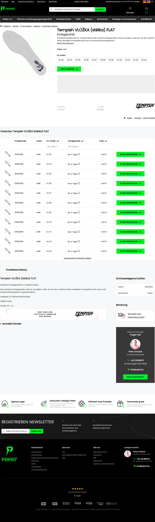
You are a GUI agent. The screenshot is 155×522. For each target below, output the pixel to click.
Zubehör (36, 26)
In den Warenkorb (129, 154)
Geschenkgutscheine (39, 470)
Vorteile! (136, 1)
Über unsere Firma (100, 452)
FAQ (63, 452)
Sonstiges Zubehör (50, 26)
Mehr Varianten (67, 69)
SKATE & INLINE (149, 118)
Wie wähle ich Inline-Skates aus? (74, 455)
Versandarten (36, 452)
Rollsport (7, 26)
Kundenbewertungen (77, 492)
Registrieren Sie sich (113, 1)
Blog (13, 1)
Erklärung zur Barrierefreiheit (103, 464)
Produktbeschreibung (16, 269)
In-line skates (26, 26)
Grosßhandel (36, 467)
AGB (94, 458)
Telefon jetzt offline (81, 1)
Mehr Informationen (65, 43)
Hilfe (63, 458)
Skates (15, 26)
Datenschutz (97, 461)
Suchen (100, 9)
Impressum (41, 1)
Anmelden (36, 431)
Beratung (4, 1)
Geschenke (53, 1)
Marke (129, 118)
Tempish (100, 109)
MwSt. (33, 464)
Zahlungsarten (36, 455)
